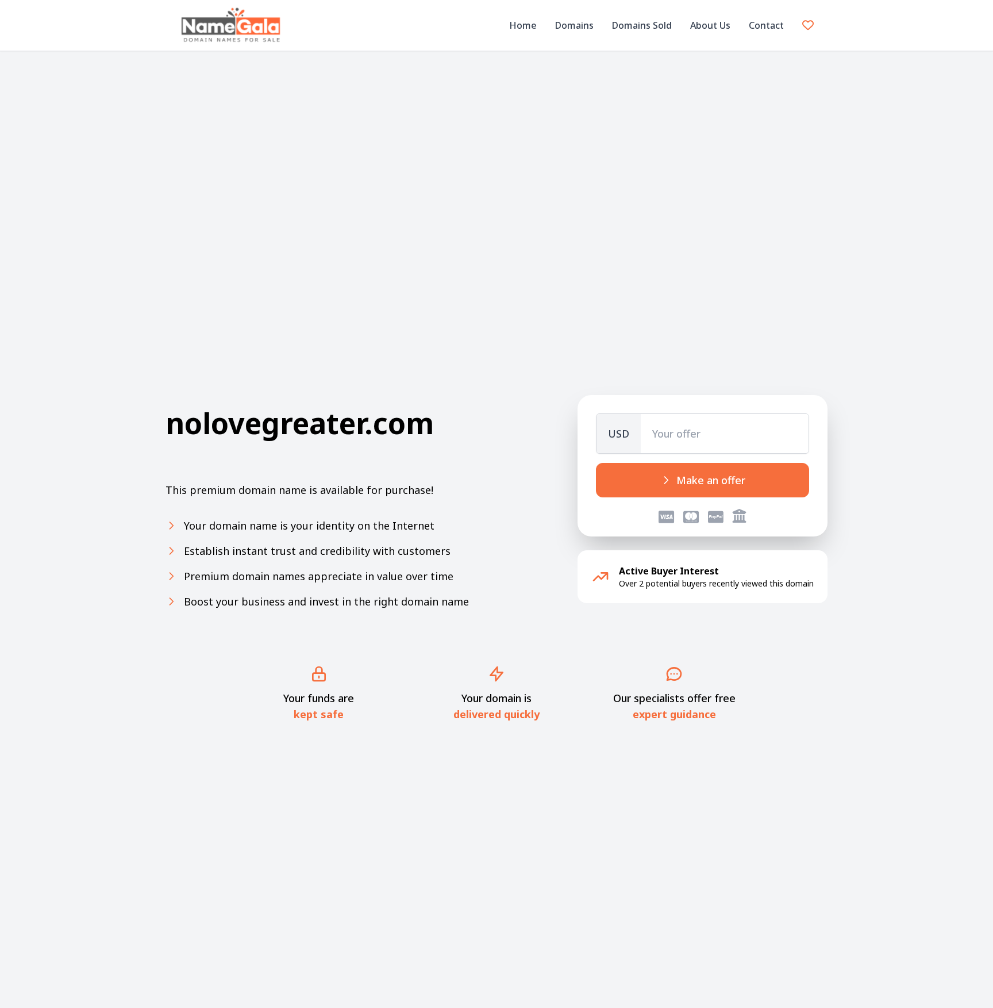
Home (523, 25)
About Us (710, 25)
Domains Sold (642, 25)
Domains (574, 25)
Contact (766, 25)
